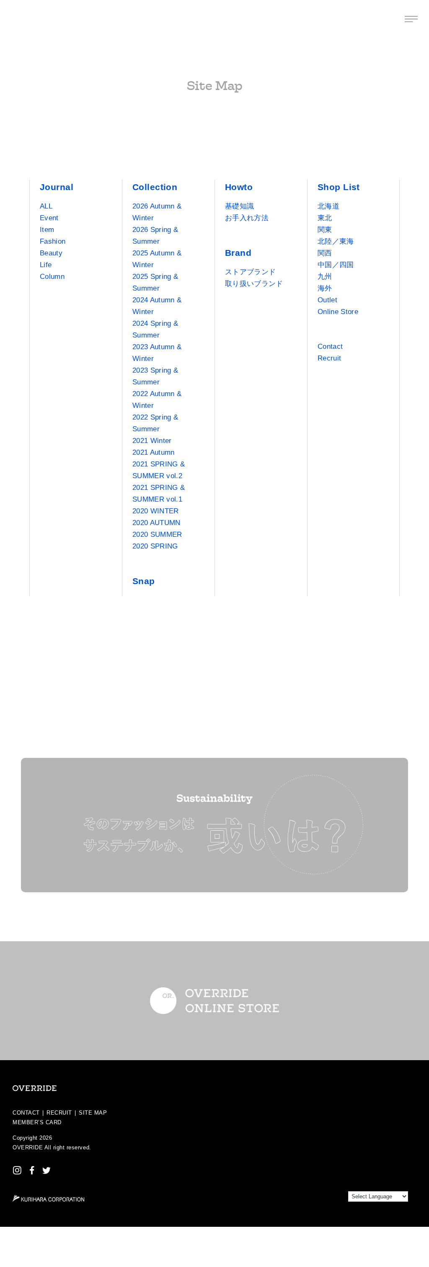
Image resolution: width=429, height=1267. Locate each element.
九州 (325, 277)
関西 (325, 253)
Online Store (338, 312)
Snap (143, 581)
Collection (154, 187)
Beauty (51, 253)
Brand (238, 253)
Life (46, 265)
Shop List (339, 187)
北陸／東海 (336, 241)
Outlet (327, 300)
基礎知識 (239, 206)
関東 (325, 230)
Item (47, 230)
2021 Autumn (153, 452)
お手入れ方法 (247, 218)
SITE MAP (93, 1113)
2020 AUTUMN (156, 523)
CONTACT (26, 1113)
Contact (330, 346)
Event (49, 218)
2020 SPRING (155, 546)
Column (52, 277)
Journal (56, 187)
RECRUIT (59, 1113)
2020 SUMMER (157, 534)
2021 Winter (152, 441)
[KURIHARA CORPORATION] (48, 1198)
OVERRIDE (28, 1147)
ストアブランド (250, 272)
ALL (46, 206)
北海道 (328, 206)
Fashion (52, 241)
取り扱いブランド (254, 284)
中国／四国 (336, 265)
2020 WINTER (155, 511)
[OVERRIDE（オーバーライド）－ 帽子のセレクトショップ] (18, 19)
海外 (325, 288)
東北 (325, 218)
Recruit (329, 358)
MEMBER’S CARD (37, 1122)
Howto (239, 187)
